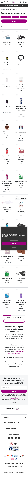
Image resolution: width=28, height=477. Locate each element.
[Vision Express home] (14, 408)
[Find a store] (23, 2)
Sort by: (14, 27)
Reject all (14, 247)
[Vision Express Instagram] (16, 438)
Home (2, 9)
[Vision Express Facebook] (9, 438)
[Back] (2, 5)
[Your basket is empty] (26, 2)
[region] (14, 238)
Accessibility (18, 466)
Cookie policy (10, 466)
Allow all (14, 243)
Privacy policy (19, 463)
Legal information (9, 463)
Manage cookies (14, 240)
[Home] (9, 2)
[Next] (26, 5)
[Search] (20, 2)
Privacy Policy (14, 398)
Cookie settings (14, 469)
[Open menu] (2, 2)
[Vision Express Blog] (19, 438)
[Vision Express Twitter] (12, 438)
